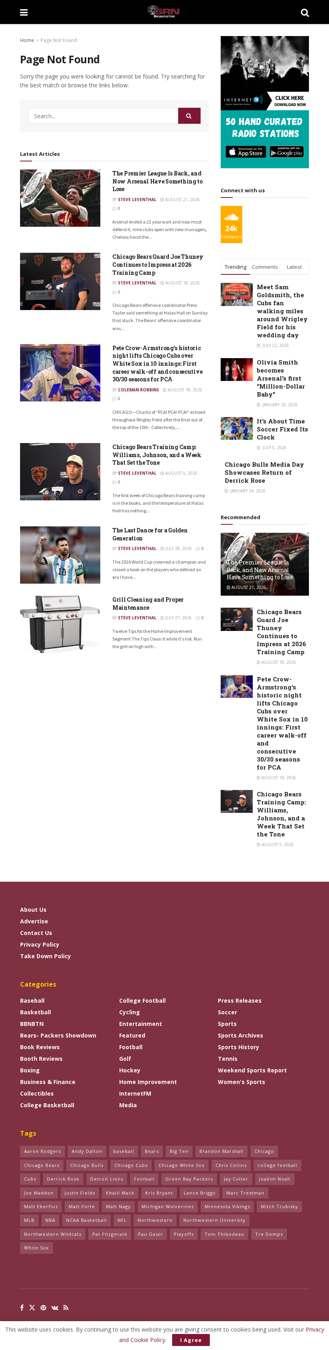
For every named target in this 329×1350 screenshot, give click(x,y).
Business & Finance (47, 1082)
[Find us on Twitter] (32, 1307)
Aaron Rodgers (42, 1151)
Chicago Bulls (87, 1165)
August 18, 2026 (182, 283)
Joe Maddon (39, 1193)
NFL (122, 1220)
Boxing (30, 1070)
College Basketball (47, 1105)
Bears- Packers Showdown (58, 1035)
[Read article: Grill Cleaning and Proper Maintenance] (60, 624)
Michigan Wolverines (168, 1206)
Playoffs (184, 1234)
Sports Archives (240, 1035)
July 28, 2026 (178, 548)
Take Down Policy (45, 956)
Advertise (34, 921)
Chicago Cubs (131, 1165)
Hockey (129, 1070)
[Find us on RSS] (66, 1307)
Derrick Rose (63, 1179)
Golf (125, 1058)
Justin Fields (80, 1193)
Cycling (129, 1012)
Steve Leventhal (137, 199)
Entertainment (140, 1024)
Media (128, 1105)
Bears (152, 1151)
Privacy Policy (39, 944)
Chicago (264, 1151)
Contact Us (36, 933)
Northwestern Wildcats (52, 1234)
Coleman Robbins (138, 390)
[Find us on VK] (54, 1307)
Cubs (30, 1179)
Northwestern (155, 1220)
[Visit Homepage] (164, 12)
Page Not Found (59, 40)
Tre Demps (269, 1234)
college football (277, 1165)
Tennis (228, 1058)
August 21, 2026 (182, 199)
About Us (33, 909)
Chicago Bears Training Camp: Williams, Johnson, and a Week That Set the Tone (156, 454)
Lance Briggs (199, 1193)
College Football (142, 1000)
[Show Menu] (24, 12)
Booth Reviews (41, 1058)
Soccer (227, 1012)
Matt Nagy (118, 1206)
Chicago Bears (41, 1165)
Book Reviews (40, 1047)
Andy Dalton (87, 1151)
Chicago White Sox (181, 1165)
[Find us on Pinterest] (43, 1307)
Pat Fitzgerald (109, 1234)
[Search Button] (305, 12)
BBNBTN (32, 1024)
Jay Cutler (236, 1179)
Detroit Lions (106, 1179)
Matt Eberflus (41, 1206)
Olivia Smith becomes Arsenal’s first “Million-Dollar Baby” (281, 378)
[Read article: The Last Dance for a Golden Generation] (60, 555)
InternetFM (135, 1093)
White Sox (36, 1248)
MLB (29, 1220)
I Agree (191, 1340)
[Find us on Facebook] (22, 1307)
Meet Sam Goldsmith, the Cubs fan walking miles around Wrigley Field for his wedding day (282, 311)
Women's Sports (241, 1082)
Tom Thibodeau (224, 1234)
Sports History (238, 1047)
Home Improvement (148, 1082)
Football (130, 1047)
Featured (132, 1035)
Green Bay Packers (189, 1179)
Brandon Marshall (221, 1151)
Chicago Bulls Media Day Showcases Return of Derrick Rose (264, 472)
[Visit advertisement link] (265, 102)
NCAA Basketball (86, 1220)
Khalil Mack (120, 1193)
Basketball (35, 1012)
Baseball (32, 1000)
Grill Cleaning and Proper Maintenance (148, 603)
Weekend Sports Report (252, 1070)
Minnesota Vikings (227, 1206)
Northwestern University (214, 1220)
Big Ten (179, 1151)
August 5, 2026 (180, 473)
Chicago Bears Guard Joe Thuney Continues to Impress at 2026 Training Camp (157, 264)
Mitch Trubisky (279, 1206)
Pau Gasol (150, 1234)
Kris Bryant (159, 1193)
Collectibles (37, 1093)
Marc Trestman (245, 1193)
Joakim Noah (274, 1179)
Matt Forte (82, 1206)
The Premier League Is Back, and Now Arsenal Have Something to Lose (157, 181)
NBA (50, 1220)
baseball (123, 1151)
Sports (227, 1024)
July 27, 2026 (178, 618)
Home (27, 40)
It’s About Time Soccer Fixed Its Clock (282, 429)
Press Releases (240, 1000)
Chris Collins (231, 1165)
